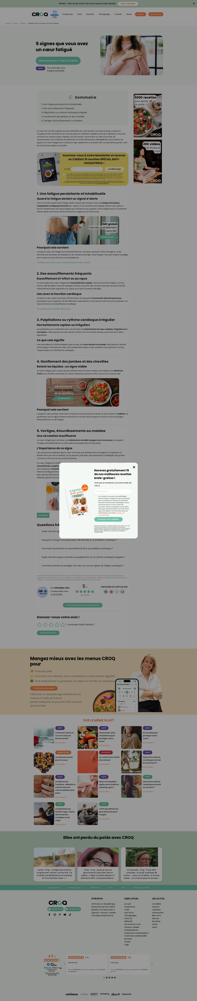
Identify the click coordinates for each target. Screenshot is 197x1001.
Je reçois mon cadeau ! (108, 519)
